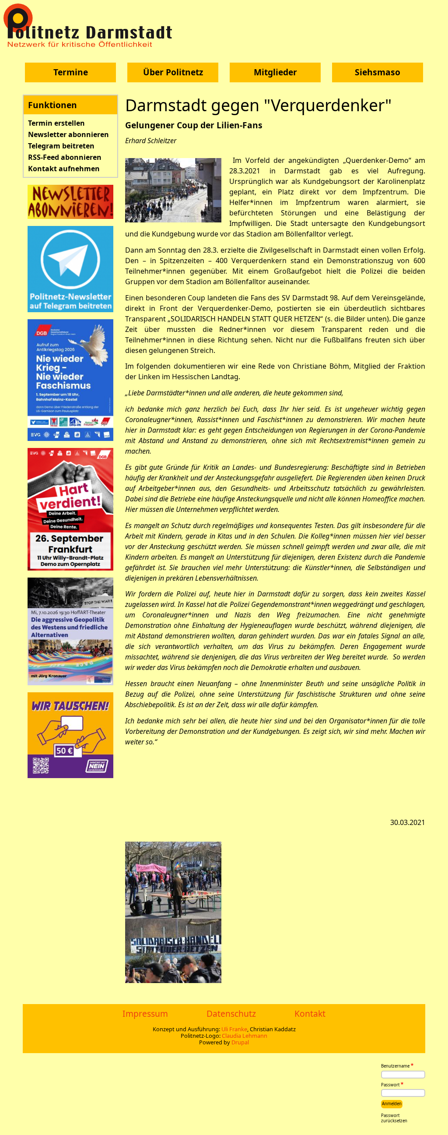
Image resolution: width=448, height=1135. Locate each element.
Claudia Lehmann (244, 1036)
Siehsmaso (377, 72)
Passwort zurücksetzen (394, 1118)
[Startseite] (91, 25)
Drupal (240, 1042)
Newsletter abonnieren (68, 134)
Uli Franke (234, 1029)
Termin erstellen (56, 123)
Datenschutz (231, 1013)
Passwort (390, 1085)
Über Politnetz (173, 72)
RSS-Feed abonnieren (65, 157)
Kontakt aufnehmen (64, 168)
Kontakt (310, 1013)
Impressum (145, 1013)
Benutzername (395, 1066)
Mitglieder (275, 72)
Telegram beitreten (61, 146)
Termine (70, 72)
